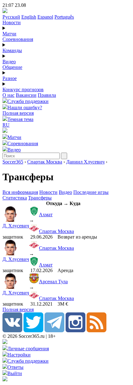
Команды (12, 50)
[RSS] (96, 330)
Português (64, 17)
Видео (9, 61)
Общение (12, 67)
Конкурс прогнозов (23, 89)
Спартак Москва (44, 161)
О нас (8, 95)
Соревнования (17, 39)
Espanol (45, 17)
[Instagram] (75, 330)
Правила (47, 95)
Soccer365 (12, 161)
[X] (33, 330)
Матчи (9, 33)
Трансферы (40, 197)
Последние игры (91, 192)
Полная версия (18, 113)
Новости (11, 22)
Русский (11, 17)
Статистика (14, 197)
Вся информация (20, 192)
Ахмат (46, 214)
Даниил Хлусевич (85, 161)
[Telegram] (54, 330)
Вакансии (26, 95)
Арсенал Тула (53, 281)
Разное (9, 78)
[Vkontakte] (12, 330)
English (28, 17)
